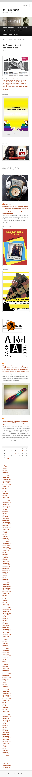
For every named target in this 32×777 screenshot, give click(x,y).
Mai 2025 (4, 492)
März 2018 (5, 645)
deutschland (5, 82)
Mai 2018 (4, 641)
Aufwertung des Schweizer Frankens (11, 80)
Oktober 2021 (5, 568)
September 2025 (6, 484)
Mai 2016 (4, 684)
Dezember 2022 (6, 543)
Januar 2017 (5, 670)
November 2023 (6, 524)
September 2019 (6, 613)
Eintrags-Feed (6, 764)
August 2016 (5, 679)
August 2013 (5, 743)
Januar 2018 (5, 649)
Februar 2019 (5, 625)
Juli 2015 (4, 702)
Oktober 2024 (5, 504)
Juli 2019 (4, 616)
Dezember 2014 (6, 715)
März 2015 (5, 709)
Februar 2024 (5, 518)
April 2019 (5, 622)
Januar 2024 (5, 520)
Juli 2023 (4, 531)
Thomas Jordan (15, 88)
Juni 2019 (5, 618)
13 (15, 452)
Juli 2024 (4, 509)
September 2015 (6, 698)
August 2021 (5, 572)
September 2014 (6, 720)
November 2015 (6, 695)
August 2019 (5, 615)
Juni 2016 (5, 682)
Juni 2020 (5, 597)
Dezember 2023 (6, 522)
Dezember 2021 (6, 565)
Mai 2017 (4, 663)
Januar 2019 (5, 627)
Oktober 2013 (5, 739)
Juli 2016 (4, 681)
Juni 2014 (5, 725)
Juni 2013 (5, 747)
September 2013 (6, 741)
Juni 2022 (5, 554)
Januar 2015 (5, 713)
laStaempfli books (18, 30)
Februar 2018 (5, 647)
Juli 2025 (4, 488)
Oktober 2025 (5, 483)
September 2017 (6, 656)
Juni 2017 (5, 661)
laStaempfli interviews (22, 27)
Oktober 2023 (5, 525)
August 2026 (5, 465)
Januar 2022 (5, 563)
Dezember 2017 (6, 650)
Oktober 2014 (5, 718)
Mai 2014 (4, 727)
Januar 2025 (5, 499)
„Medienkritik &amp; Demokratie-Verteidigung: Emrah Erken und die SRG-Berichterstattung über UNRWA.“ (16, 422)
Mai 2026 (4, 470)
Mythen (13, 86)
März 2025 (5, 495)
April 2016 (5, 686)
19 (11, 454)
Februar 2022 (5, 561)
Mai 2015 (4, 706)
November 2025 (6, 481)
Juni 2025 (5, 490)
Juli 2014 (4, 723)
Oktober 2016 (5, 675)
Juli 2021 (4, 574)
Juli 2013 (4, 745)
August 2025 (5, 486)
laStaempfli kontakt (7, 34)
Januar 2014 (5, 734)
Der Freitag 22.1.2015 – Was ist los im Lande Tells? (12, 48)
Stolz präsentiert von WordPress (16, 774)
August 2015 (5, 700)
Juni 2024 (5, 511)
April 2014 (5, 729)
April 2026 (5, 472)
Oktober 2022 (5, 547)
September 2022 (6, 549)
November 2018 (6, 631)
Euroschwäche (15, 83)
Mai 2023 (4, 534)
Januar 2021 (5, 584)
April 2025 (5, 493)
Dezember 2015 (6, 693)
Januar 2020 (5, 606)
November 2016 (6, 674)
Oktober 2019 (5, 611)
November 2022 (6, 545)
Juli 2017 (4, 659)
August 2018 (5, 636)
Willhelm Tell (5, 89)
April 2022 (5, 558)
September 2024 (6, 506)
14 (19, 452)
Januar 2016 (5, 691)
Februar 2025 (5, 497)
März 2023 (5, 538)
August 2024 (5, 508)
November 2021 (6, 566)
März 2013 (5, 752)
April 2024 (5, 515)
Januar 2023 (5, 542)
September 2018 (6, 634)
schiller (9, 88)
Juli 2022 (4, 552)
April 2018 (5, 643)
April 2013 (5, 750)
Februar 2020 (5, 604)
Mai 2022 (4, 556)
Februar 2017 (5, 668)
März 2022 (5, 559)
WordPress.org (6, 767)
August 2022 (5, 550)
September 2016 (6, 677)
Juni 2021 (5, 575)
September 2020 (6, 591)
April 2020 (5, 600)
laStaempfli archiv (7, 30)
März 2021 (5, 581)
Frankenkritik (23, 83)
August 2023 (5, 529)
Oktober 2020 (5, 590)
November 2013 (6, 738)
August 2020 (5, 593)
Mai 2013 (4, 748)
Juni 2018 (5, 640)
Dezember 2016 (6, 672)
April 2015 (5, 707)
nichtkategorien (15, 79)
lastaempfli (5, 85)
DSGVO (16, 34)
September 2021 (6, 570)
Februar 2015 (5, 711)
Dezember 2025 (6, 479)
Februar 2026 (5, 476)
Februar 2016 (5, 690)
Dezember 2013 (6, 736)
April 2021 (5, 579)
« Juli (7, 459)
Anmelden (5, 762)
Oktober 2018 (5, 632)
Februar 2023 (5, 540)
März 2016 (5, 688)
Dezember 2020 (6, 586)
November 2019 (6, 609)
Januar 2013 (5, 756)
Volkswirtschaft (23, 88)
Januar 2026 (5, 477)
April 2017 (5, 665)
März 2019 (5, 624)
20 (15, 454)
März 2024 (5, 517)
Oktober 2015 (5, 697)
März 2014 (5, 731)
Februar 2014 (5, 732)
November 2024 (6, 502)
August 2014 (5, 722)
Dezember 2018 (6, 629)
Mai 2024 (4, 513)
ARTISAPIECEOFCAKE (9, 363)
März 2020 (5, 602)
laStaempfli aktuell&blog (8, 27)
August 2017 (5, 657)
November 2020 (6, 588)
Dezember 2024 (6, 501)
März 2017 (5, 666)
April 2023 (5, 536)
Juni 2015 (5, 704)
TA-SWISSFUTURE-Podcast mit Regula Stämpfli (17, 419)
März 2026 (5, 474)
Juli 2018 (4, 638)
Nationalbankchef (20, 86)
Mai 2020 (4, 599)
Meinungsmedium (12, 85)
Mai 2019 (4, 620)
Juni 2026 (5, 468)
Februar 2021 (5, 582)
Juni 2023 (5, 533)
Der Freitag (23, 80)
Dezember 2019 (6, 607)
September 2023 (6, 527)
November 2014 (6, 716)
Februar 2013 (5, 754)
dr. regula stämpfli (11, 9)
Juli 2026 (4, 467)
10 (4, 452)
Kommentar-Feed (7, 765)
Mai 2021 (4, 577)
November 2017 (6, 652)
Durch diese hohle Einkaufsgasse (17, 82)
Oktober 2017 (5, 654)
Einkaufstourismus (7, 83)
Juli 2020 (4, 595)
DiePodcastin (8, 204)
